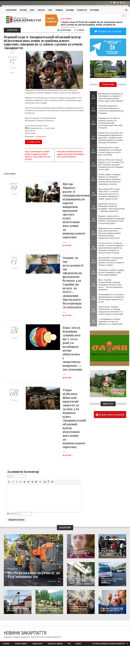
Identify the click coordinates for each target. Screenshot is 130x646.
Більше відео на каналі (111, 414)
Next (125, 15)
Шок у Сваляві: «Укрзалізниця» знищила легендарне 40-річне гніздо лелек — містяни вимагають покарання (110, 285)
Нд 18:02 (93, 272)
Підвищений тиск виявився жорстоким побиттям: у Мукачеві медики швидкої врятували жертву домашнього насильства (110, 233)
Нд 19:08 (93, 247)
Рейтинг (80, 30)
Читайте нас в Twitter (109, 31)
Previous (122, 15)
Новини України (21, 644)
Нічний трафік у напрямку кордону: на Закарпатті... (111, 553)
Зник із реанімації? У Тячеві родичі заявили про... (79, 553)
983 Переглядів (65, 30)
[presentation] (9, 481)
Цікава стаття (34, 142)
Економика (72, 576)
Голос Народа (73, 548)
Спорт (50, 10)
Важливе (40, 604)
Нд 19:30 (93, 219)
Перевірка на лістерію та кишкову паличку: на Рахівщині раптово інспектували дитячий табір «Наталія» (110, 123)
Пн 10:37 (93, 97)
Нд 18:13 (93, 261)
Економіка (70, 10)
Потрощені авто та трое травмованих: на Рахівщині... (112, 581)
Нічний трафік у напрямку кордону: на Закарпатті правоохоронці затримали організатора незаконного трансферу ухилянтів (109, 179)
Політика (23, 10)
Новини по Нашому (55, 644)
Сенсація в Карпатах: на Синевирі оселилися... (48, 609)
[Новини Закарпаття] (24, 20)
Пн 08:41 (93, 151)
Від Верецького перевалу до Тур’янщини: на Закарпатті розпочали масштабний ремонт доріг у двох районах (110, 97)
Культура (41, 10)
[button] (9, 481)
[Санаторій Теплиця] (108, 384)
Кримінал (59, 10)
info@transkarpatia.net (53, 637)
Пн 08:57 (93, 137)
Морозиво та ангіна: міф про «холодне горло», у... (112, 609)
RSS (69, 644)
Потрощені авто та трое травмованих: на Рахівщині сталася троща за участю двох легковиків (110, 151)
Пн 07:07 (93, 179)
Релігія (71, 604)
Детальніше (68, 245)
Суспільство (82, 10)
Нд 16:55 (93, 298)
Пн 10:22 (93, 109)
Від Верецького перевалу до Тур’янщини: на (34, 574)
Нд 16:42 (93, 310)
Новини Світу (37, 644)
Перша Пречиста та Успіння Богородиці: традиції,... (78, 608)
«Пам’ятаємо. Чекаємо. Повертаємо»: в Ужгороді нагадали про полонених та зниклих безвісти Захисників (110, 310)
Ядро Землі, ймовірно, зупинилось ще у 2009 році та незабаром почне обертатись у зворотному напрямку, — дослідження (72, 348)
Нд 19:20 (93, 233)
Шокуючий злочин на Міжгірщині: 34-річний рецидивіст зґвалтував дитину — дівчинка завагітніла (111, 207)
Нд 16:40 (93, 321)
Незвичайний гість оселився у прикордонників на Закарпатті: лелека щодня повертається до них (111, 298)
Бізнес (32, 10)
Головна (6, 644)
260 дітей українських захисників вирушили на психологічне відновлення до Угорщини (111, 109)
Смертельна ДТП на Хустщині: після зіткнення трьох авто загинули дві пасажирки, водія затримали (92, 20)
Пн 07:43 (93, 164)
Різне (102, 604)
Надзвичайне (11, 10)
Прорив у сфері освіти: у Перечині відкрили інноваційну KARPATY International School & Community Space (111, 219)
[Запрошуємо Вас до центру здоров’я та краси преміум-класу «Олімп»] (109, 348)
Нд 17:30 (93, 284)
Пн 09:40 (93, 123)
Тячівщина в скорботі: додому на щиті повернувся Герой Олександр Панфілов (111, 272)
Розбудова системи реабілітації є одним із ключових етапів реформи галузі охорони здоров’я (70, 154)
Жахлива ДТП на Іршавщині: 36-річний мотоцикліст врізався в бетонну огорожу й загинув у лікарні (111, 261)
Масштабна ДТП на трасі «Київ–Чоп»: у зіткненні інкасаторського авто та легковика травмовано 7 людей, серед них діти (109, 194)
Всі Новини (94, 10)
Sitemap (78, 644)
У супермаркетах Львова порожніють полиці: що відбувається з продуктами (110, 321)
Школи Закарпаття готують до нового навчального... (78, 581)
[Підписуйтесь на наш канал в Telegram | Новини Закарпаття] (108, 47)
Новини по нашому (12, 604)
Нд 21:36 (93, 194)
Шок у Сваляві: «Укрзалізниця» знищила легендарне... (17, 608)
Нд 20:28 (93, 207)
